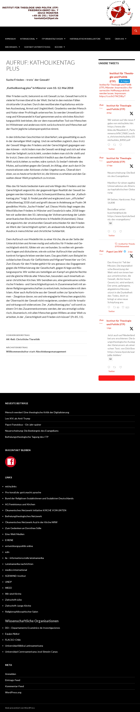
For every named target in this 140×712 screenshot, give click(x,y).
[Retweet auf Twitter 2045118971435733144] (115, 232)
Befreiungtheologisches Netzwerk (23, 516)
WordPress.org (13, 692)
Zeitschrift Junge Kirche (18, 605)
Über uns (119, 39)
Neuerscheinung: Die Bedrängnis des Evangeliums (32, 430)
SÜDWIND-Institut (15, 575)
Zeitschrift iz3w (13, 599)
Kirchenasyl (11, 47)
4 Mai (109, 113)
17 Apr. (110, 165)
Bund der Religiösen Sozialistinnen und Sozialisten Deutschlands (39, 498)
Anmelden (10, 673)
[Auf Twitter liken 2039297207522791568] (121, 367)
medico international (16, 569)
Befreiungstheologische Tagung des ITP (26, 436)
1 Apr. (109, 328)
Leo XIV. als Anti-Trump (17, 418)
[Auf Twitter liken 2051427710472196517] (121, 145)
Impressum (10, 39)
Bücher (58, 47)
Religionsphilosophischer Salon (21, 611)
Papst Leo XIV (114, 251)
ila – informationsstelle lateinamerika (24, 557)
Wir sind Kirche (13, 593)
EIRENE (9, 540)
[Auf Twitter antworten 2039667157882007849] (109, 307)
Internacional (27, 39)
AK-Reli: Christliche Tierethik (23, 337)
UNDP (8, 581)
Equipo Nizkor (12, 633)
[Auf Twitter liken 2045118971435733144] (121, 232)
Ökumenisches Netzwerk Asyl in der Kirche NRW (31, 522)
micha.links (11, 486)
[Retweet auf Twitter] (116, 243)
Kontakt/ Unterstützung (37, 47)
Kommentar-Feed (14, 686)
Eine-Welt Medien (14, 534)
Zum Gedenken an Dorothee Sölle (23, 528)
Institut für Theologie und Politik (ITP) (119, 107)
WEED (8, 587)
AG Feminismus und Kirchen (20, 504)
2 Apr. (130, 251)
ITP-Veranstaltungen (52, 39)
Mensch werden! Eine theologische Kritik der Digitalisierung (37, 412)
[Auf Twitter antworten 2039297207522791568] (109, 367)
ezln (7, 552)
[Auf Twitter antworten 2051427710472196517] (109, 145)
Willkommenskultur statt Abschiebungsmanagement (36, 349)
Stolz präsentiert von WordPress (20, 708)
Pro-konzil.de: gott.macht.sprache (23, 492)
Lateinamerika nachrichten (19, 563)
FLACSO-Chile (13, 639)
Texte (107, 39)
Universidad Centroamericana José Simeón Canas (31, 651)
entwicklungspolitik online (19, 546)
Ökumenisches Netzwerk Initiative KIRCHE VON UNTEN (35, 510)
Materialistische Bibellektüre (85, 39)
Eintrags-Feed (12, 680)
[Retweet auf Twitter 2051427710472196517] (115, 145)
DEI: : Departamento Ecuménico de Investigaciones (32, 627)
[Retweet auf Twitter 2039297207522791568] (115, 367)
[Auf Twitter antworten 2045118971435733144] (109, 232)
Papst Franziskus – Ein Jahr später (23, 424)
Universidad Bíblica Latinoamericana (24, 645)
